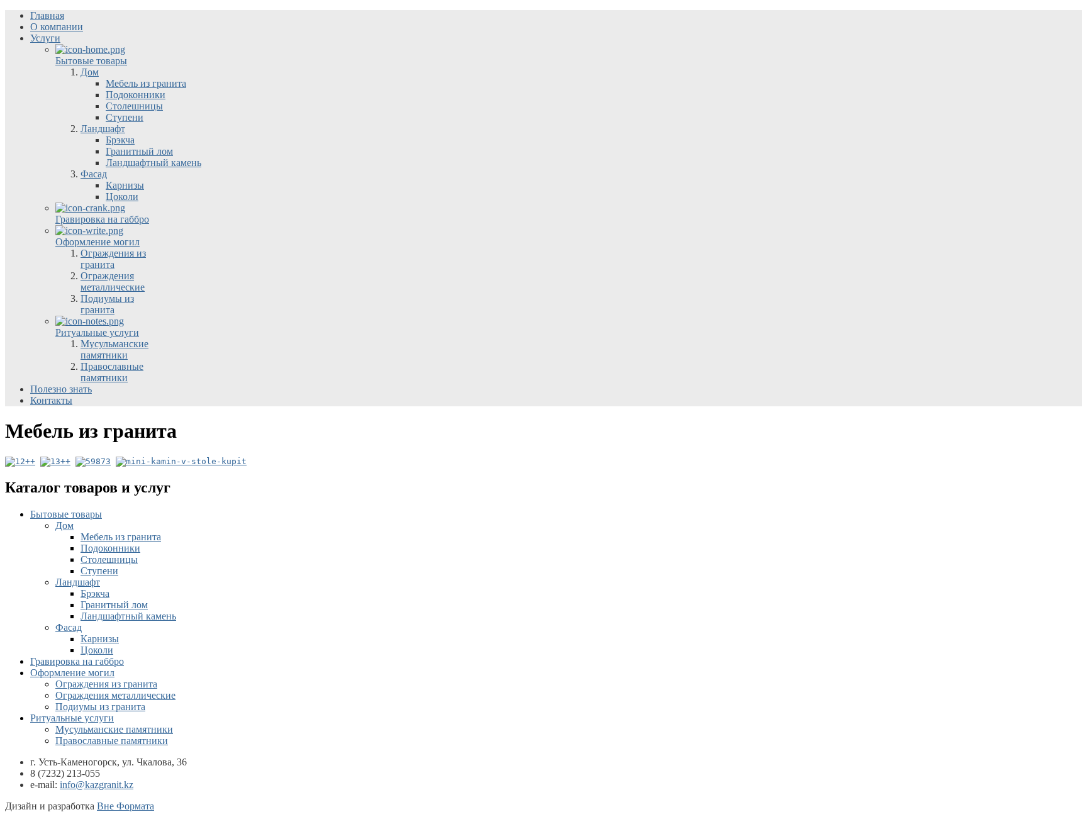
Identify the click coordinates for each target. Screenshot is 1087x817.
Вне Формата (125, 806)
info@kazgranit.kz (96, 784)
